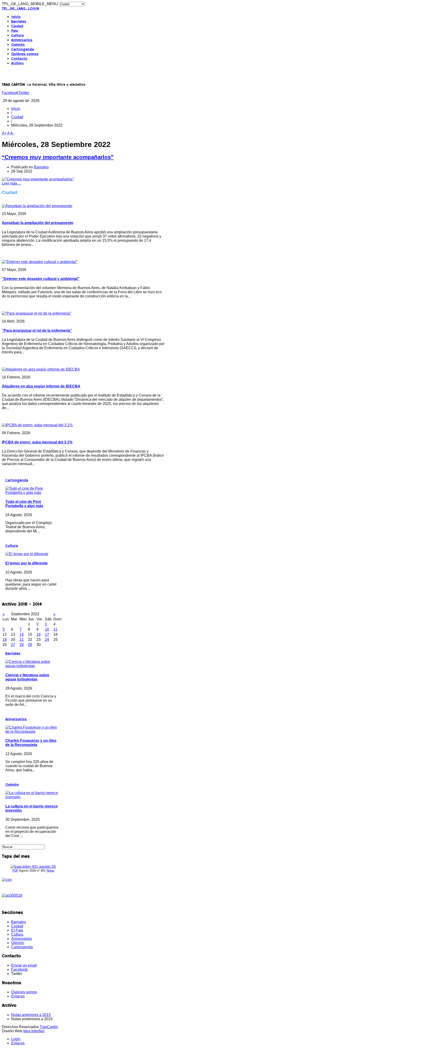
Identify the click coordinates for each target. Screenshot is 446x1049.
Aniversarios (22, 40)
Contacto (19, 58)
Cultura (17, 35)
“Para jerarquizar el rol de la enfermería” (37, 330)
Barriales (18, 21)
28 (22, 645)
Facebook (10, 93)
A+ (4, 133)
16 (38, 634)
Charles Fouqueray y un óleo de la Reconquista (30, 743)
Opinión (18, 44)
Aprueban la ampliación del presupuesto (37, 223)
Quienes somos (24, 992)
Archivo (17, 63)
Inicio (16, 17)
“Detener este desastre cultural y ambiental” (40, 279)
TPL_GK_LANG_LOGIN (20, 8)
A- (12, 133)
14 (22, 634)
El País (17, 930)
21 (22, 640)
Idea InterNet (33, 1031)
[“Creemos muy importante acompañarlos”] (38, 179)
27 (13, 645)
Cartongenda (22, 49)
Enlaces (18, 996)
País (14, 31)
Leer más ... (11, 183)
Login (15, 1039)
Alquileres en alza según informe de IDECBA (41, 386)
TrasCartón (49, 1027)
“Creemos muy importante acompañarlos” (58, 157)
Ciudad (17, 26)
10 (47, 629)
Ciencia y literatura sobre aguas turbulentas (27, 677)
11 (55, 629)
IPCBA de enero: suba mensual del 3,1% (37, 442)
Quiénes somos (25, 54)
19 (5, 640)
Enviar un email (24, 965)
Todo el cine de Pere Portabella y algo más (24, 504)
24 (47, 640)
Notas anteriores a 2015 (31, 1015)
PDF (15, 870)
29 (30, 645)
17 (47, 634)
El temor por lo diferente (26, 563)
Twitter (23, 93)
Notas (50, 870)
